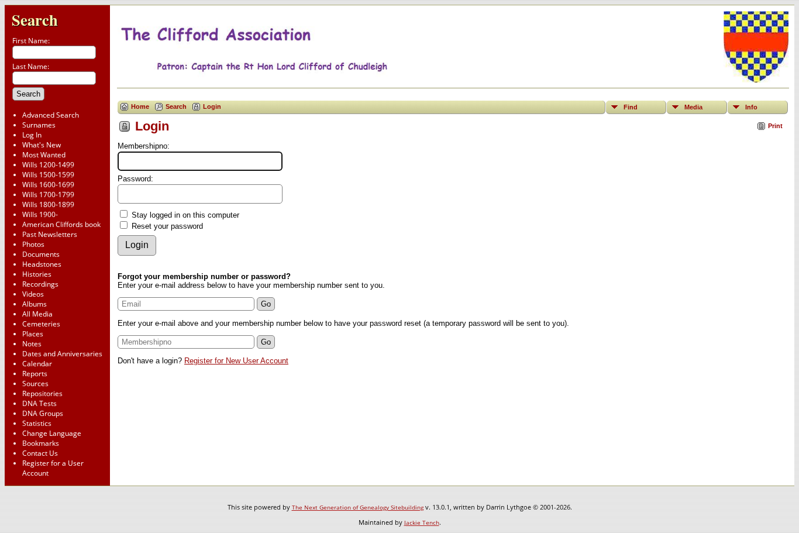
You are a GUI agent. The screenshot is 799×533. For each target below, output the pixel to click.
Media (693, 107)
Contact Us (40, 453)
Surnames (39, 125)
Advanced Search (50, 115)
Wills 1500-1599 (48, 175)
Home (140, 106)
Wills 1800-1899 (48, 204)
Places (32, 334)
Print (775, 125)
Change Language (51, 433)
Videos (33, 294)
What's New (41, 145)
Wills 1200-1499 (48, 165)
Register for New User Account (236, 360)
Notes (32, 344)
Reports (34, 374)
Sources (35, 383)
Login (212, 106)
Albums (34, 304)
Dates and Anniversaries (62, 354)
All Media (37, 314)
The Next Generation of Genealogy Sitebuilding (357, 507)
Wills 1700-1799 (48, 195)
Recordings (40, 284)
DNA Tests (39, 403)
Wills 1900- (40, 214)
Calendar (37, 364)
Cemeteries (41, 324)
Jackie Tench (421, 522)
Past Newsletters (49, 234)
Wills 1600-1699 (48, 185)
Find (631, 107)
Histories (36, 274)
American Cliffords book (61, 224)
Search (35, 19)
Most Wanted (44, 155)
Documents (41, 254)
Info (751, 107)
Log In (32, 135)
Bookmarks (40, 443)
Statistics (36, 423)
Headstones (41, 264)
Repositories (42, 393)
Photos (33, 244)
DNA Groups (42, 413)
